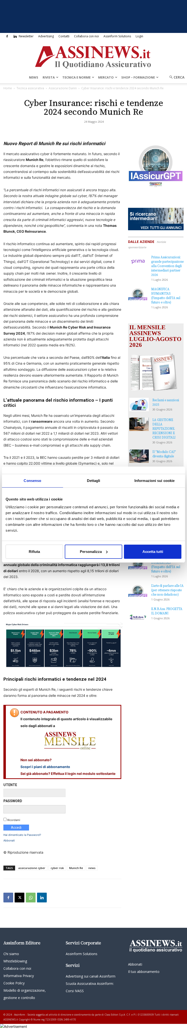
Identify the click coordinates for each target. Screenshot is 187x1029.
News (33, 77)
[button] (175, 77)
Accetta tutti (152, 551)
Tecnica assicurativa (30, 88)
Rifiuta (34, 551)
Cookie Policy (14, 983)
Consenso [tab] (32, 480)
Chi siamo (11, 953)
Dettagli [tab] (93, 480)
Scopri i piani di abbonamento (45, 767)
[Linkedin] (15, 36)
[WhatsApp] (31, 897)
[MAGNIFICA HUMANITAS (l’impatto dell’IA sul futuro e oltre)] (138, 293)
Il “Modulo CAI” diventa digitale (164, 454)
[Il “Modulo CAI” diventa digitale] (139, 456)
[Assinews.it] (93, 55)
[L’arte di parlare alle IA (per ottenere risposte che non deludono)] (138, 590)
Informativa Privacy (18, 975)
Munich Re (76, 868)
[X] (19, 897)
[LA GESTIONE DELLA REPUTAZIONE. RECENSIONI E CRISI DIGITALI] (139, 424)
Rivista (49, 77)
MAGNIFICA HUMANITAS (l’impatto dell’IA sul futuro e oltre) (165, 295)
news (91, 868)
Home (7, 88)
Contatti (63, 36)
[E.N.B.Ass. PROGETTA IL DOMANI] (138, 613)
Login (139, 36)
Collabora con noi (86, 36)
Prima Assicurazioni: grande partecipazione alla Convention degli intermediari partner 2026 (167, 266)
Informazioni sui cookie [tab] (154, 480)
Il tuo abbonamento (143, 971)
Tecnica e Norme (76, 77)
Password (12, 801)
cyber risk (57, 868)
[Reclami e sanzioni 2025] (139, 404)
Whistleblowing (15, 961)
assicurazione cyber (31, 868)
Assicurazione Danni (63, 88)
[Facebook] (7, 36)
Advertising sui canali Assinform (90, 976)
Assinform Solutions (117, 36)
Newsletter (26, 36)
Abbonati (9, 840)
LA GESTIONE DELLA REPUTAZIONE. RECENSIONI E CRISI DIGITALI (164, 428)
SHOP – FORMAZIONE (138, 77)
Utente (10, 785)
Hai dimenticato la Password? (22, 835)
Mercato (106, 77)
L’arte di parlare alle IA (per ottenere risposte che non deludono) (167, 589)
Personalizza (91, 551)
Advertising (46, 36)
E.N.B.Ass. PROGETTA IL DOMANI (166, 611)
